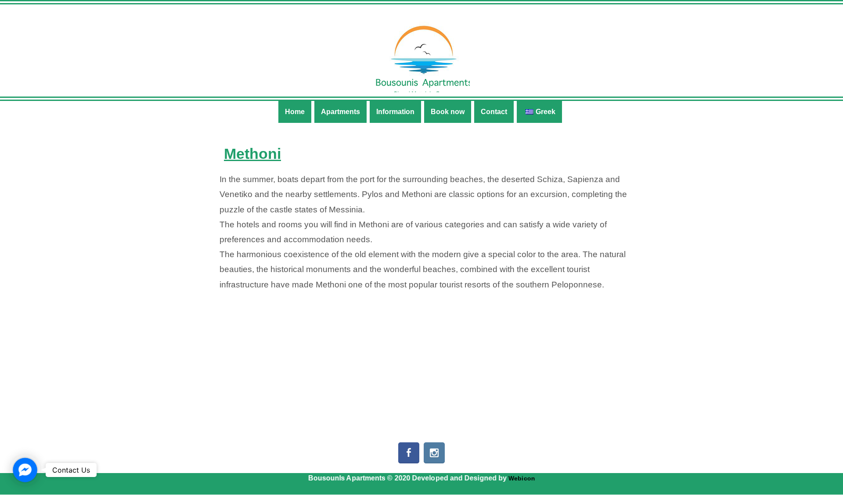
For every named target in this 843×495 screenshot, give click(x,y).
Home (295, 111)
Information (395, 111)
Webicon (521, 478)
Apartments (340, 111)
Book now (448, 111)
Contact (494, 111)
